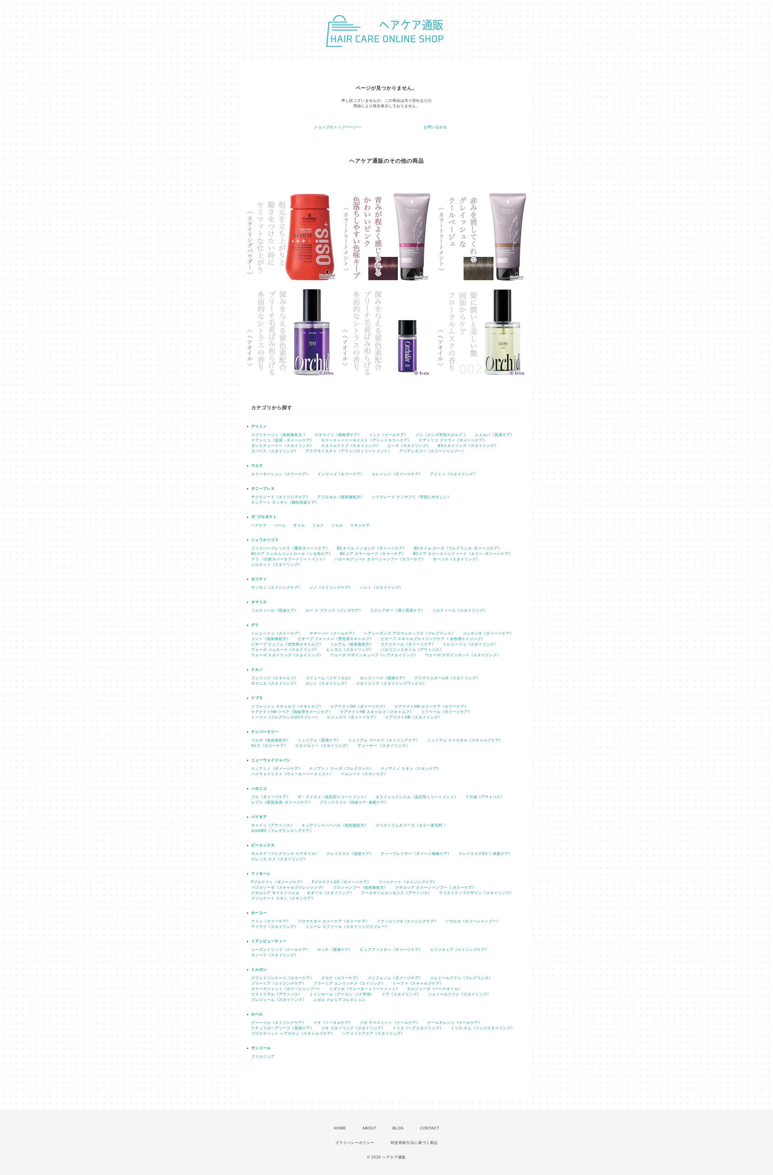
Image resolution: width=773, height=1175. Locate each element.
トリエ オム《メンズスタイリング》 (483, 1028)
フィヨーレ (261, 873)
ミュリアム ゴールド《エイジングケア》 (384, 740)
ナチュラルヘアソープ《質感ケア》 (282, 1028)
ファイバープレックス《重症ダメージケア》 (290, 548)
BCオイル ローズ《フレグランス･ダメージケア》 (458, 548)
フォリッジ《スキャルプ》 (274, 678)
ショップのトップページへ (337, 127)
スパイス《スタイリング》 (274, 451)
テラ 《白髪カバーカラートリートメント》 (289, 559)
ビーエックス (263, 845)
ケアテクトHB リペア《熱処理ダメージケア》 (292, 712)
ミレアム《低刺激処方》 (352, 644)
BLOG (398, 1128)
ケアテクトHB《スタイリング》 (413, 717)
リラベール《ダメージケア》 (446, 712)
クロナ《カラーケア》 (341, 978)
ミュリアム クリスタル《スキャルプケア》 (465, 740)
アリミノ (259, 426)
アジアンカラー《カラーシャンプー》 (432, 451)
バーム (280, 525)
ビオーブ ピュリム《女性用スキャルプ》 (287, 644)
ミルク (318, 525)
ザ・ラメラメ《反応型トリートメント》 (333, 797)
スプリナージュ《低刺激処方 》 (279, 435)
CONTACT (429, 1128)
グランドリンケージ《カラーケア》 (282, 978)
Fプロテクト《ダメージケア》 (278, 882)
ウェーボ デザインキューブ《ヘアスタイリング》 (374, 655)
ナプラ (257, 698)
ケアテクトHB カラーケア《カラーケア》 (431, 706)
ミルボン (259, 969)
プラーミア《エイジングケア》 (278, 983)
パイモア (259, 817)
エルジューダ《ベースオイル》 (434, 989)
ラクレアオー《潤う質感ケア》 (397, 610)
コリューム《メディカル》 (329, 678)
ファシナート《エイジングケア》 (407, 882)
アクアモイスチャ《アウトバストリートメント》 (349, 451)
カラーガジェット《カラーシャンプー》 (286, 989)
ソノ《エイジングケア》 (331, 587)
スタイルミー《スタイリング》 (322, 746)
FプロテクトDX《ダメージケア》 (341, 882)
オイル (299, 525)
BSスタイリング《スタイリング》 (468, 446)
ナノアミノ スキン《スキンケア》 (411, 768)
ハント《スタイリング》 (381, 587)
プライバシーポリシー (354, 1143)
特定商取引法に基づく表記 (414, 1143)
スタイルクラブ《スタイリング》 (350, 446)
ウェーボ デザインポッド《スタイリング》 (463, 655)
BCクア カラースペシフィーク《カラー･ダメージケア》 (462, 554)
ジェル (337, 525)
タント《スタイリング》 (327, 683)
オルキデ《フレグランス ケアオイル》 (285, 854)
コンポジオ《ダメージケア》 (488, 633)
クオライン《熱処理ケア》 (338, 435)
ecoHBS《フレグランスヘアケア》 (282, 831)
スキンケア (360, 525)
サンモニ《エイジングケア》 (276, 587)
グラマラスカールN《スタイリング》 (447, 678)
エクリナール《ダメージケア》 (408, 644)
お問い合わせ (435, 127)
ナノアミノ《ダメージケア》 (276, 768)
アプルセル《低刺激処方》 (340, 497)
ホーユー (259, 913)
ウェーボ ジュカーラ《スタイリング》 (285, 650)
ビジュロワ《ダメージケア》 (352, 717)
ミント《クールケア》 (388, 435)
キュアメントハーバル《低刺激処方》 (335, 825)
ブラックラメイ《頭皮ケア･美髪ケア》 (353, 802)
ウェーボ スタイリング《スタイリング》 (287, 655)
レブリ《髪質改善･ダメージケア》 (281, 802)
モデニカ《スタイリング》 (274, 683)
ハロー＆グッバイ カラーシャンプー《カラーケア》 (380, 559)
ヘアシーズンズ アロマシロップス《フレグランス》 (409, 633)
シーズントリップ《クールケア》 (280, 949)
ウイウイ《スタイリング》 (274, 927)
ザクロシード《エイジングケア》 (280, 497)
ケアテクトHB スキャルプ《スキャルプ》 (377, 712)
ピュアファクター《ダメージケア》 (391, 949)
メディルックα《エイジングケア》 (407, 921)
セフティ (259, 579)
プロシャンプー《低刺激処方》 (360, 887)
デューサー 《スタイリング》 (384, 746)
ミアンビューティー (269, 941)
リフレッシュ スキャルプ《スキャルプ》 (287, 706)
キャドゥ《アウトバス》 (272, 825)
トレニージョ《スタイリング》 (470, 644)
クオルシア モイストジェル (275, 893)
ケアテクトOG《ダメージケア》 (358, 706)
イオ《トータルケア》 (333, 1023)
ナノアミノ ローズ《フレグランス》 (342, 768)
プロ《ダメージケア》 (270, 797)
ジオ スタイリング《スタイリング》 (353, 1028)
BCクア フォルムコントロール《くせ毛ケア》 (292, 554)
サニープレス (263, 488)
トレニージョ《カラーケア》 (276, 633)
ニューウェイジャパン (270, 760)
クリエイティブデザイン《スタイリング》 (476, 893)
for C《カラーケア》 (269, 746)
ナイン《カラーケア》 (270, 921)
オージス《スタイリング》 (456, 559)
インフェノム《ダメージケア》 (395, 978)
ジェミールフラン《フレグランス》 (461, 978)
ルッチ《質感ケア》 (335, 949)
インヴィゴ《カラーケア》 (340, 474)
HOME (340, 1128)
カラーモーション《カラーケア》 (280, 474)
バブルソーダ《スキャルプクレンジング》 (288, 887)
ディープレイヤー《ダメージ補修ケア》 (416, 854)
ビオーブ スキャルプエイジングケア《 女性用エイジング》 (433, 639)
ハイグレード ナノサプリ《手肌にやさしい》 (411, 497)
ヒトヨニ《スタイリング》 (350, 650)
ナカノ (257, 669)
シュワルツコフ (265, 540)
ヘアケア (259, 525)
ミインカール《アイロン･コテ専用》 (342, 994)
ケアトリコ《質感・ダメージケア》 (282, 440)
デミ (255, 625)
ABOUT (369, 1128)
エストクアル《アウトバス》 (276, 994)
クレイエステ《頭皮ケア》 (350, 854)
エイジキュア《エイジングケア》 (459, 949)
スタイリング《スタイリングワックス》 (391, 683)
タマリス (259, 602)
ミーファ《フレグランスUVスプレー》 (285, 717)
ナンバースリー (265, 732)
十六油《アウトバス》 (485, 797)
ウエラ (257, 465)
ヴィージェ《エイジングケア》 (278, 1023)
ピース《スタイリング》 (409, 446)
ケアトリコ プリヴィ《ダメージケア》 (453, 440)
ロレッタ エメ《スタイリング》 (279, 859)
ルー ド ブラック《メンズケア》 (334, 610)
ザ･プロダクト (264, 517)
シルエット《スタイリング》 (276, 564)
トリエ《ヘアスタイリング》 (418, 1028)
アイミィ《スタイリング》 (453, 474)
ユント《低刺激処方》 (270, 639)
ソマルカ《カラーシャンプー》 (472, 921)
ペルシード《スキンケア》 (364, 774)
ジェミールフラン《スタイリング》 (459, 994)
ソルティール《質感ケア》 (274, 610)
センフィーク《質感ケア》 (383, 678)
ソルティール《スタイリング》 (459, 610)
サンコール (261, 1048)
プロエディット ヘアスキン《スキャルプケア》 (293, 1033)
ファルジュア (263, 1056)
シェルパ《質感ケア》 (494, 435)
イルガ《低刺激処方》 (270, 740)
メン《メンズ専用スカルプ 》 (441, 435)
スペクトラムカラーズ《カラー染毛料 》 (411, 825)
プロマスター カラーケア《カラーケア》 (334, 921)
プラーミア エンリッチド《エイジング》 (349, 983)
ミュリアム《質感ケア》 (319, 740)
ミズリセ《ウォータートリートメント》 (364, 989)
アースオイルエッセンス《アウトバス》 (396, 893)
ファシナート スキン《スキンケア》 (283, 898)
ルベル (257, 1014)
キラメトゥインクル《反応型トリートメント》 (417, 797)
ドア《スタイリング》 (401, 994)
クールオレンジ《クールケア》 (454, 1023)
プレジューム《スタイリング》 (278, 1000)
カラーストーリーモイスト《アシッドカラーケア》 (366, 440)
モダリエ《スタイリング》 (330, 893)
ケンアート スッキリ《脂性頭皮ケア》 (285, 502)
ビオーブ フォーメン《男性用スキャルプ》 (336, 639)
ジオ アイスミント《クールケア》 (390, 1023)
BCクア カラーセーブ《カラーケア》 (373, 554)
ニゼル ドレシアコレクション (339, 1000)
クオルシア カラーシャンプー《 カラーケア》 (435, 887)
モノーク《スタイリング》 (274, 955)
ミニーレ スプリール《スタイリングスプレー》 (347, 927)
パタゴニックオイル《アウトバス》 (412, 650)
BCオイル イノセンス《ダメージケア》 (372, 548)
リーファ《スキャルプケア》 (418, 983)
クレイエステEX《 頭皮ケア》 (485, 854)
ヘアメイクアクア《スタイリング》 (373, 1033)
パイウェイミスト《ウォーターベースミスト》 (292, 774)
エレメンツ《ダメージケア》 (397, 474)
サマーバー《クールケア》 (333, 633)
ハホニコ (259, 788)
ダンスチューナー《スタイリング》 (282, 446)
